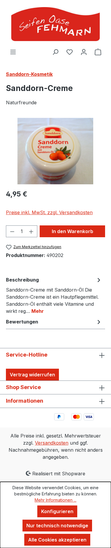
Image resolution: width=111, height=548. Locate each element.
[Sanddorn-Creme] (55, 151)
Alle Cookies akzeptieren (57, 540)
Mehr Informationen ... (55, 500)
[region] (55, 151)
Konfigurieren (57, 511)
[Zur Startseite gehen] (55, 24)
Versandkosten (51, 443)
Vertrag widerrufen (32, 375)
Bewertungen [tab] (22, 322)
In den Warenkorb (72, 231)
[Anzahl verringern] (12, 231)
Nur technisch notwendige (57, 526)
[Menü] (13, 52)
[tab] (54, 295)
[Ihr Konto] (84, 52)
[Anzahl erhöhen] (31, 231)
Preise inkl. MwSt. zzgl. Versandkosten (49, 212)
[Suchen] (55, 52)
